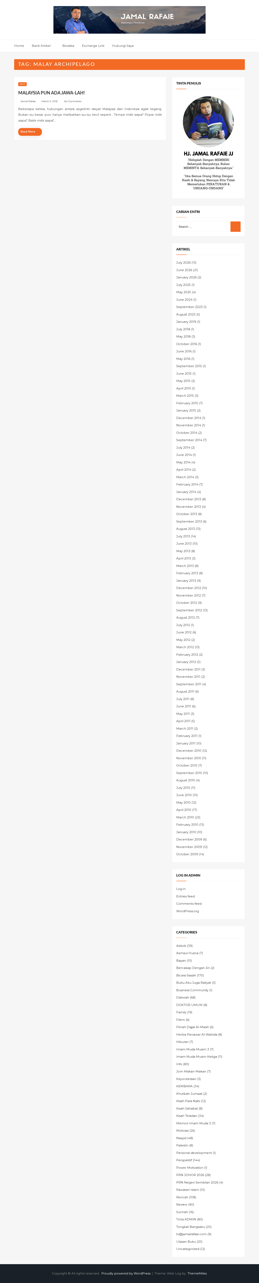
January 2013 (186, 581)
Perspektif (184, 1160)
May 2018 (183, 336)
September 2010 (189, 773)
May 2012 (183, 640)
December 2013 (188, 499)
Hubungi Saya (123, 46)
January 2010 (186, 832)
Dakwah (182, 997)
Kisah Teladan (186, 1116)
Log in (181, 889)
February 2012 (187, 654)
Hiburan (182, 1042)
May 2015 (183, 381)
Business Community (192, 990)
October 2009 (187, 854)
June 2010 (184, 795)
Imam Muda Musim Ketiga (196, 1056)
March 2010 (185, 817)
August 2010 (185, 780)
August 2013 (185, 529)
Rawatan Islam (187, 1190)
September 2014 (189, 440)
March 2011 (184, 728)
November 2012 (188, 595)
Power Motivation (189, 1168)
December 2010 (188, 751)
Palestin (182, 1145)
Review (181, 1204)
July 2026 (183, 262)
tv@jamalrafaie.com (191, 1234)
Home (19, 46)
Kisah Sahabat (187, 1108)
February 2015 (187, 403)
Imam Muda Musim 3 (192, 1049)
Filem (180, 1020)
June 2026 (184, 270)
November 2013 (188, 507)
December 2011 (188, 669)
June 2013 (184, 543)
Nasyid (181, 1138)
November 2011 (188, 677)
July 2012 (183, 625)
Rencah (182, 1197)
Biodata (68, 46)
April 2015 (183, 388)
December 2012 (188, 588)
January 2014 (186, 492)
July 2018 (183, 329)
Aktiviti (181, 946)
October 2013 (186, 514)
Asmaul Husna (187, 953)
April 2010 (183, 810)
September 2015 (189, 366)
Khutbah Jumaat (189, 1094)
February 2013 (187, 573)
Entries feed (185, 896)
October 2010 (186, 765)
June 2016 (184, 351)
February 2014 (187, 484)
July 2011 (182, 699)
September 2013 (189, 521)
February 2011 (186, 736)
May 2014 (183, 462)
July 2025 (183, 285)
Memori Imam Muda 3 (193, 1123)
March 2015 (185, 396)
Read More (28, 131)
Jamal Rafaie (28, 101)
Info (22, 84)
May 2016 (183, 359)
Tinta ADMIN (186, 1219)
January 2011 (185, 743)
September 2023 (189, 307)
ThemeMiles (197, 1273)
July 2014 (183, 447)
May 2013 (183, 551)
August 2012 (185, 617)
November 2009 (189, 847)
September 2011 (188, 684)
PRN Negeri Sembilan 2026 (197, 1182)
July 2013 (183, 536)
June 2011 (183, 706)
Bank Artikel (41, 46)
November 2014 (188, 425)
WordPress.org (187, 911)
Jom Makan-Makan (191, 1071)
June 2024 (184, 300)
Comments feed (189, 904)
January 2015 (186, 410)
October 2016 (186, 344)
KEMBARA (184, 1086)
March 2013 (185, 566)
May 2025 (183, 292)
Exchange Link (93, 46)
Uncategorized (187, 1249)
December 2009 (189, 839)
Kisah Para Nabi (188, 1101)
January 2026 (186, 277)
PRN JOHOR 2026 (190, 1175)
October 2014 (186, 433)
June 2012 (184, 632)
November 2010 (188, 758)
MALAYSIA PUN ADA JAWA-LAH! (51, 93)
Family (181, 1012)
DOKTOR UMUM (189, 1005)
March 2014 (185, 477)
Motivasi (182, 1130)
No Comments (72, 101)
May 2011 (183, 714)
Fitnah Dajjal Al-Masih (192, 1027)
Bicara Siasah (186, 975)
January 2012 (186, 662)
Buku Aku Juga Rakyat (193, 983)
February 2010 (187, 824)
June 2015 (184, 373)
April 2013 (183, 558)
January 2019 (186, 322)
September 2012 (189, 610)
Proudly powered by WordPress (126, 1273)
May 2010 (183, 802)
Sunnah (182, 1212)
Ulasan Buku (186, 1241)
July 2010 (183, 788)
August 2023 (185, 314)
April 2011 (183, 721)
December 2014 (188, 418)
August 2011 (185, 691)
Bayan (181, 960)
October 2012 (186, 603)
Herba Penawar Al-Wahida (196, 1034)
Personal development (194, 1153)
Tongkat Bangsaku (190, 1227)
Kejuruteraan (186, 1079)
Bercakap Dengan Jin (193, 968)
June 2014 (184, 455)
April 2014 (183, 470)
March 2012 (185, 647)
